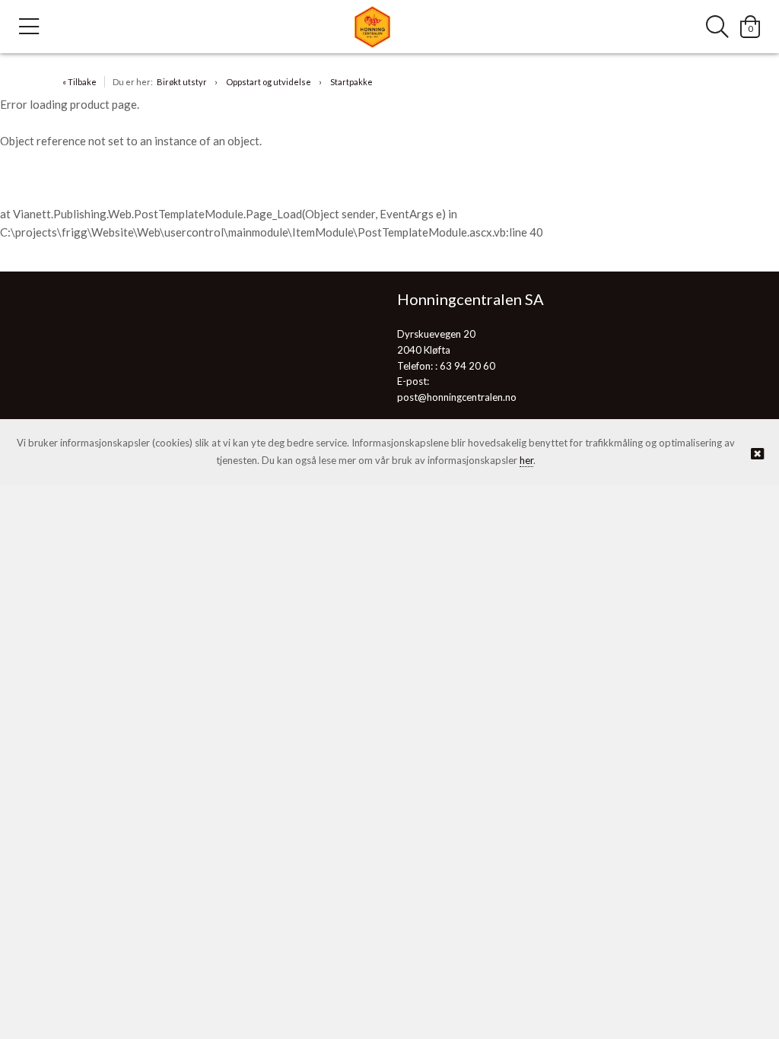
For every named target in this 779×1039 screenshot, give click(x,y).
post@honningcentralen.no (457, 397)
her (526, 460)
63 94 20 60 (467, 366)
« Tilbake (79, 82)
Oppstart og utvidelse (268, 82)
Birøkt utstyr (182, 82)
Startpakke (351, 82)
